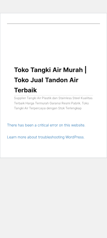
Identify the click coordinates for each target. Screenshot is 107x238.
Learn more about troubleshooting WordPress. (46, 137)
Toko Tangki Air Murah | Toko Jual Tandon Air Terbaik (50, 80)
